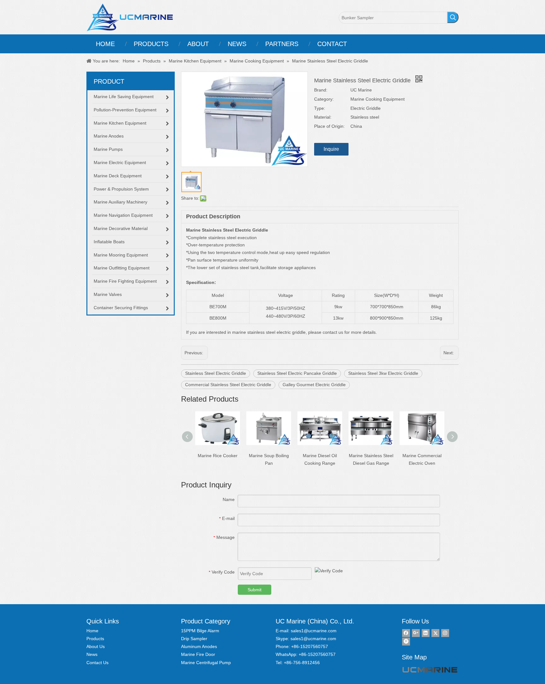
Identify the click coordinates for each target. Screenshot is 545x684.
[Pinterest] (406, 642)
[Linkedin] (426, 633)
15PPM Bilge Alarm (200, 630)
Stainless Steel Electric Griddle (215, 373)
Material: (322, 117)
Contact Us (97, 662)
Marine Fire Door (198, 654)
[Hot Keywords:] (453, 17)
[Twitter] (435, 633)
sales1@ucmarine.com (314, 630)
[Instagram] (445, 633)
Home (92, 630)
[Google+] (416, 633)
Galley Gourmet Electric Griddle (314, 384)
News (91, 654)
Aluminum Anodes (199, 646)
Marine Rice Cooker (217, 455)
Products (95, 638)
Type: (319, 108)
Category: (324, 99)
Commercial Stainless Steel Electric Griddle (228, 384)
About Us (95, 646)
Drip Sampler (194, 638)
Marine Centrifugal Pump (206, 662)
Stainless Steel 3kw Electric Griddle (383, 373)
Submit (254, 589)
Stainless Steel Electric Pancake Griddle (297, 373)
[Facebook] (406, 633)
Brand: (320, 89)
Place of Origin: (329, 126)
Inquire (331, 149)
